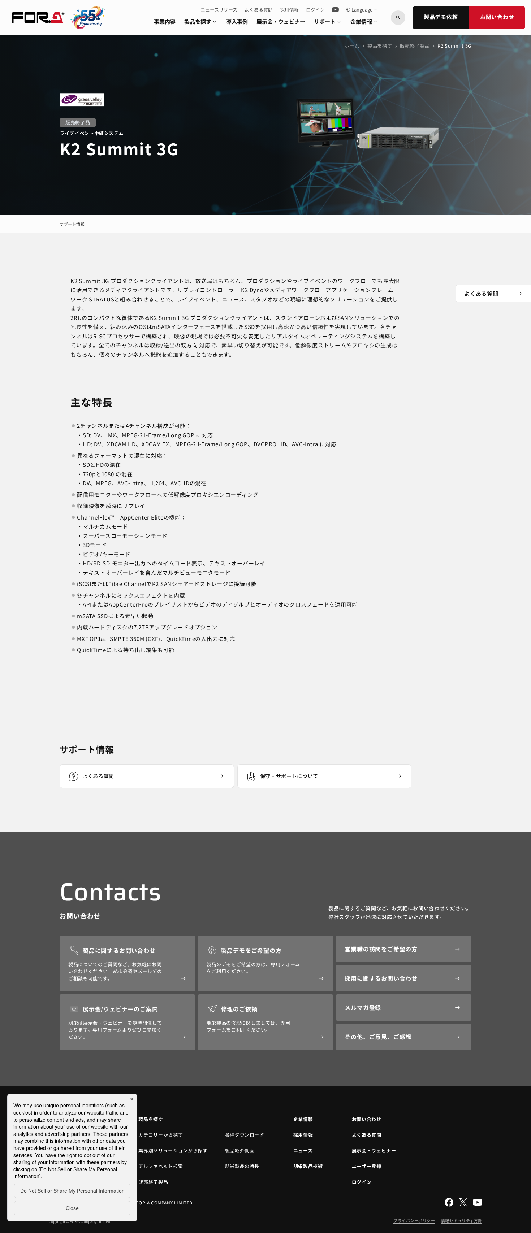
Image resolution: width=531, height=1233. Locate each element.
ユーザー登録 (366, 1166)
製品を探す (200, 21)
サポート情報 (72, 224)
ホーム (352, 45)
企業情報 (364, 21)
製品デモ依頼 (441, 17)
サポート (328, 21)
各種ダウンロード (244, 1134)
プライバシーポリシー (414, 1220)
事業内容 (165, 21)
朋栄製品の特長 (242, 1166)
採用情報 (289, 10)
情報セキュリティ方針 (462, 1220)
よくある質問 (259, 10)
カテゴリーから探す (160, 1134)
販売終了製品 (414, 45)
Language (362, 9)
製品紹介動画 (240, 1150)
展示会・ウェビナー (280, 21)
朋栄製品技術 (308, 1166)
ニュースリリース (218, 10)
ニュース (303, 1150)
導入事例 (237, 21)
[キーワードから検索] (398, 17)
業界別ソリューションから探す (172, 1150)
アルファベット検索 (160, 1166)
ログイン (315, 10)
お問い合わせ (497, 17)
